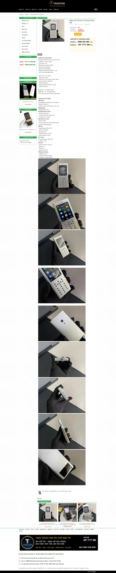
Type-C (50, 133)
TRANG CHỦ (21, 529)
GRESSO (24, 38)
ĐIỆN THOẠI (34, 9)
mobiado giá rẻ (67, 568)
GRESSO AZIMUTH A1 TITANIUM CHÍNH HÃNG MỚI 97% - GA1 (67, 525)
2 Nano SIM (45, 130)
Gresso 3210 (61, 491)
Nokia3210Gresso (54, 491)
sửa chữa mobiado (51, 568)
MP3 (46, 150)
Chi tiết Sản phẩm (42, 17)
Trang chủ (21, 9)
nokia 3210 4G (45, 491)
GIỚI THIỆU (27, 529)
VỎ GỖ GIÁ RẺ (25, 46)
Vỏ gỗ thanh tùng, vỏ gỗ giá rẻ (25, 568)
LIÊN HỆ (50, 9)
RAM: (40, 121)
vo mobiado (81, 568)
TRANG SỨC (56, 9)
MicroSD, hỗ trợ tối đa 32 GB (51, 122)
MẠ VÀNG (45, 9)
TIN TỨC (32, 529)
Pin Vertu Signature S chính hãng (28, 129)
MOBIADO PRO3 (25, 20)
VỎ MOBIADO (25, 35)
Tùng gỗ (93, 571)
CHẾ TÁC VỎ (27, 9)
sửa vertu (86, 568)
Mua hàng (78, 34)
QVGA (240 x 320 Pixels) (52, 102)
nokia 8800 (39, 568)
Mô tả (40, 54)
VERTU (23, 26)
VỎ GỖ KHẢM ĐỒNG (26, 40)
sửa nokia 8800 (59, 568)
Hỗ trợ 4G (49, 128)
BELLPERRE (24, 32)
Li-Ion (44, 141)
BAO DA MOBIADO (26, 43)
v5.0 (45, 131)
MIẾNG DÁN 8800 (26, 52)
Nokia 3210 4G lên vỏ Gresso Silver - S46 (48, 524)
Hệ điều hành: (42, 113)
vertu (44, 568)
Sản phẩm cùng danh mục (44, 501)
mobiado (35, 568)
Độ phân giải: (42, 102)
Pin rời (45, 154)
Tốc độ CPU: (42, 117)
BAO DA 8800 (25, 49)
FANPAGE (92, 529)
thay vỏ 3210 (68, 491)
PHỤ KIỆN (40, 9)
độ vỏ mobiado (74, 568)
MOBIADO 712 (25, 23)
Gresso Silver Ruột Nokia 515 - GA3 (87, 524)
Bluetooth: (41, 131)
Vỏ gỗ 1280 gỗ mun (28, 101)
